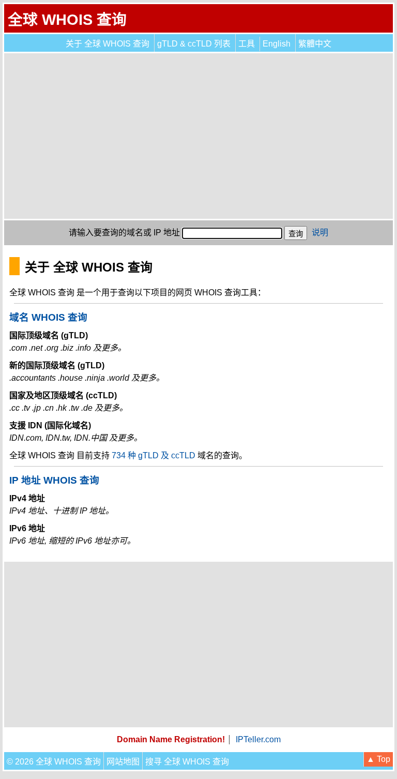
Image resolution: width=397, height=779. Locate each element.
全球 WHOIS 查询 (67, 19)
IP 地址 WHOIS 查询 (54, 480)
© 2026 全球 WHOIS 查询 (54, 761)
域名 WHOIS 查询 (48, 317)
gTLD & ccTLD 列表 (194, 43)
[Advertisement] (198, 136)
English (277, 43)
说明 (320, 232)
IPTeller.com (258, 739)
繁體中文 (314, 43)
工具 (246, 43)
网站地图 (123, 761)
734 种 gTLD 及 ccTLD (153, 455)
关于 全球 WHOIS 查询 (107, 43)
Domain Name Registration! (171, 739)
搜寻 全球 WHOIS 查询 (187, 761)
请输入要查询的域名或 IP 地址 (124, 232)
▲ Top (378, 759)
